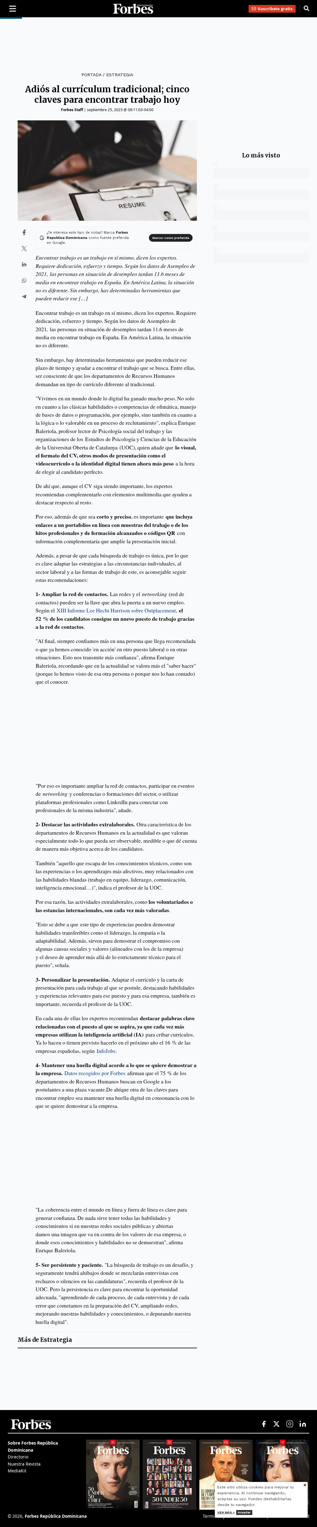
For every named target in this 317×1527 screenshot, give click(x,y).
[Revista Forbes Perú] (282, 1474)
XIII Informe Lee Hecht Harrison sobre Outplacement (116, 610)
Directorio (18, 1457)
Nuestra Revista (24, 1464)
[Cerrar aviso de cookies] (305, 1485)
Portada (91, 74)
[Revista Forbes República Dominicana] (169, 1474)
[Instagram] (289, 1424)
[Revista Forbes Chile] (113, 1474)
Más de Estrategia (45, 1339)
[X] (276, 1424)
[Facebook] (263, 1424)
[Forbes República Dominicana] (133, 9)
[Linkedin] (302, 1424)
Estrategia (119, 74)
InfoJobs (106, 1050)
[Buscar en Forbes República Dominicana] (306, 9)
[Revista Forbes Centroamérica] (226, 1474)
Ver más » (226, 1512)
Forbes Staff (72, 109)
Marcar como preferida (170, 238)
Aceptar (244, 1512)
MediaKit (17, 1471)
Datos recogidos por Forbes (94, 1073)
